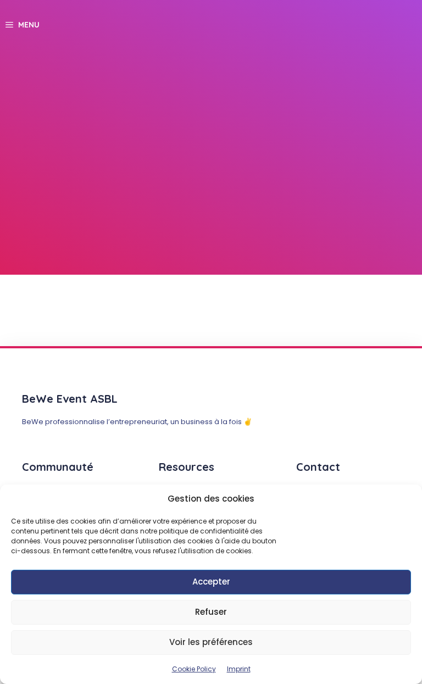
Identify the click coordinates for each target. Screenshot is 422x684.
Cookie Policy (194, 669)
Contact (318, 467)
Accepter (211, 581)
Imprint (239, 669)
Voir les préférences (211, 642)
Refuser (211, 612)
